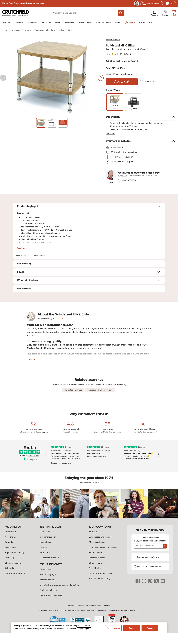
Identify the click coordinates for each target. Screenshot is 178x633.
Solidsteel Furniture (73, 390)
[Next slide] (101, 78)
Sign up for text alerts (148, 557)
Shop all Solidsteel (113, 40)
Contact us (45, 532)
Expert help (122, 176)
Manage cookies (47, 580)
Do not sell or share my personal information (59, 585)
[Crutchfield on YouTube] (162, 581)
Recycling (9, 558)
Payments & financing (14, 553)
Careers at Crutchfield (49, 558)
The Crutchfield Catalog (99, 579)
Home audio (16, 30)
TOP (173, 631)
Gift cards (9, 568)
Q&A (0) (127, 54)
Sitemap (107, 606)
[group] (115, 102)
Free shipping (95, 568)
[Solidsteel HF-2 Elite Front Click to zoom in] (52, 78)
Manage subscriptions (15, 573)
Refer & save (10, 547)
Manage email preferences (51, 595)
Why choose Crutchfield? (100, 537)
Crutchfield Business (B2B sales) (103, 547)
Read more (22, 248)
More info (110, 134)
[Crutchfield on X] (156, 581)
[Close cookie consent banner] (164, 626)
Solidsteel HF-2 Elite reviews (99, 390)
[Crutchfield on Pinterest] (150, 581)
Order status (10, 532)
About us (93, 532)
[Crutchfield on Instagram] (144, 581)
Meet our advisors (97, 542)
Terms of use (83, 606)
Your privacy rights (48, 575)
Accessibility (96, 606)
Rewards (9, 542)
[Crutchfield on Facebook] (137, 581)
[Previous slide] (3, 78)
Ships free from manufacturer (23, 3)
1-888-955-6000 (129, 180)
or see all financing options (118, 74)
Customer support (48, 537)
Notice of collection (48, 590)
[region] (89, 503)
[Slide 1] (41, 123)
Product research (96, 553)
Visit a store (45, 553)
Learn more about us (88, 483)
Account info (10, 537)
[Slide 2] (52, 123)
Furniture (27, 30)
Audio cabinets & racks (44, 30)
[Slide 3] (63, 123)
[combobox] (87, 13)
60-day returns (95, 563)
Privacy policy (46, 569)
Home (4, 30)
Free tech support (97, 558)
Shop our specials (13, 563)
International (45, 542)
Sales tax (71, 606)
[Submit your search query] (121, 13)
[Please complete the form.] (165, 546)
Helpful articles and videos (101, 573)
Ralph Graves (56, 318)
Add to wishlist (150, 82)
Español (43, 547)
